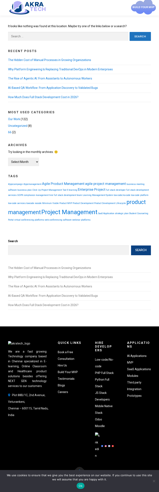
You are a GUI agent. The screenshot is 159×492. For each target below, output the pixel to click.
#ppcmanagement (32, 184)
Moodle (100, 426)
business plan (24, 190)
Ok (80, 485)
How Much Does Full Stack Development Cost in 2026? (43, 97)
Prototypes (134, 395)
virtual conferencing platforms (29, 220)
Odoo (98, 419)
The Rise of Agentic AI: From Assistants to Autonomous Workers (50, 78)
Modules (132, 375)
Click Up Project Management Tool (49, 190)
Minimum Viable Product (54, 203)
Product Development (83, 203)
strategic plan (122, 213)
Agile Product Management (63, 184)
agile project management (105, 184)
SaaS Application (106, 213)
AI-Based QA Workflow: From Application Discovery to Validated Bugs (53, 87)
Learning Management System (98, 195)
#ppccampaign (15, 184)
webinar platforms (81, 220)
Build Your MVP (68, 372)
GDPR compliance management (33, 195)
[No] (154, 481)
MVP (69, 203)
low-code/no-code (122, 195)
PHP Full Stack (104, 373)
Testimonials (66, 378)
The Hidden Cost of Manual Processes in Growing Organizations (49, 60)
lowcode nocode (34, 203)
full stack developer (116, 190)
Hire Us (62, 365)
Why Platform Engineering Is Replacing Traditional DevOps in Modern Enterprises (60, 69)
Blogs (61, 385)
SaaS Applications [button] (139, 369)
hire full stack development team (65, 195)
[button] (134, 382)
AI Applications (137, 356)
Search (13, 241)
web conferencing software (58, 220)
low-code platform (139, 195)
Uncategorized (17, 125)
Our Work (14, 119)
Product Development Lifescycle (110, 203)
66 (9, 132)
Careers (63, 392)
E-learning (72, 190)
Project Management (69, 212)
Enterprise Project (91, 189)
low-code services (17, 203)
